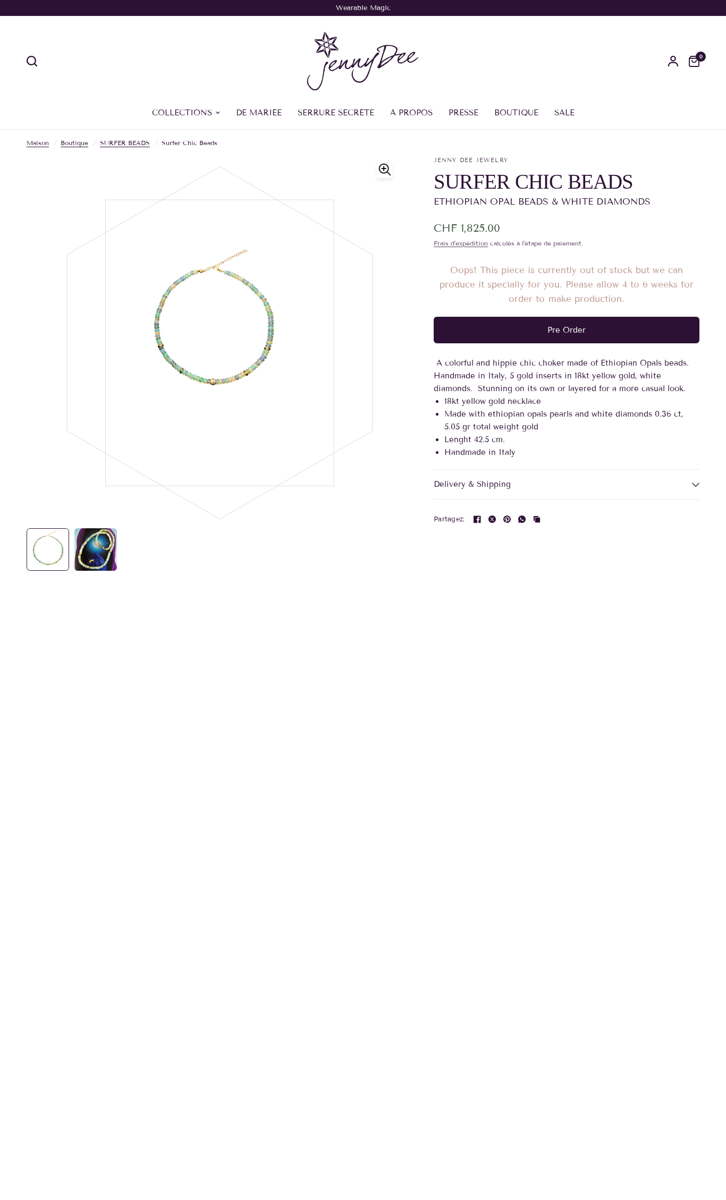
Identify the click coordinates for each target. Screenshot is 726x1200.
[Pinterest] (507, 519)
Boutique (74, 143)
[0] (691, 61)
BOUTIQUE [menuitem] (516, 112)
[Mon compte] (673, 61)
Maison (38, 143)
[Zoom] (385, 170)
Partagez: (449, 519)
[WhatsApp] (522, 519)
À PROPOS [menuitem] (411, 112)
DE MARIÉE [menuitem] (259, 112)
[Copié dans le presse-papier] (536, 519)
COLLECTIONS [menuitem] (182, 112)
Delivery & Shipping (472, 484)
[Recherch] (35, 61)
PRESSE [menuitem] (463, 112)
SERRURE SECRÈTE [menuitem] (336, 112)
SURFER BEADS (125, 143)
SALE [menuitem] (564, 112)
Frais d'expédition (461, 243)
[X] (492, 519)
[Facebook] (477, 519)
